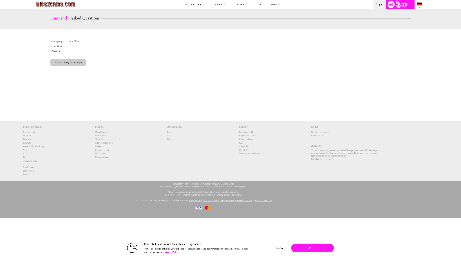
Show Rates (100, 139)
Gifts (169, 139)
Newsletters (244, 150)
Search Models (101, 135)
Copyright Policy (227, 200)
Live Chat (27, 135)
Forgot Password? (247, 135)
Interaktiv (27, 139)
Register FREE (29, 132)
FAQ (241, 143)
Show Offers (100, 153)
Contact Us (244, 146)
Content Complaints (243, 200)
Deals (25, 174)
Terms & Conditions (263, 200)
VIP (258, 4)
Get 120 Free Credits (320, 132)
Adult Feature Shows (104, 143)
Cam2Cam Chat (30, 161)
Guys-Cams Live (191, 4)
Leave (281, 247)
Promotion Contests (103, 150)
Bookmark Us (317, 135)
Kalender (27, 143)
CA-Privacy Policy (211, 200)
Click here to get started (321, 159)
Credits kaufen (29, 167)
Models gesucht (102, 132)
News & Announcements (250, 153)
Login (379, 4)
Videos (218, 4)
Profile (240, 4)
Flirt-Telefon (28, 171)
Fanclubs (99, 146)
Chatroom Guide (246, 139)
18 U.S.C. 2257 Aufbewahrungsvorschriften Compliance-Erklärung (203, 194)
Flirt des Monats (102, 157)
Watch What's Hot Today (33, 146)
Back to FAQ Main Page (68, 62)
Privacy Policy (195, 200)
